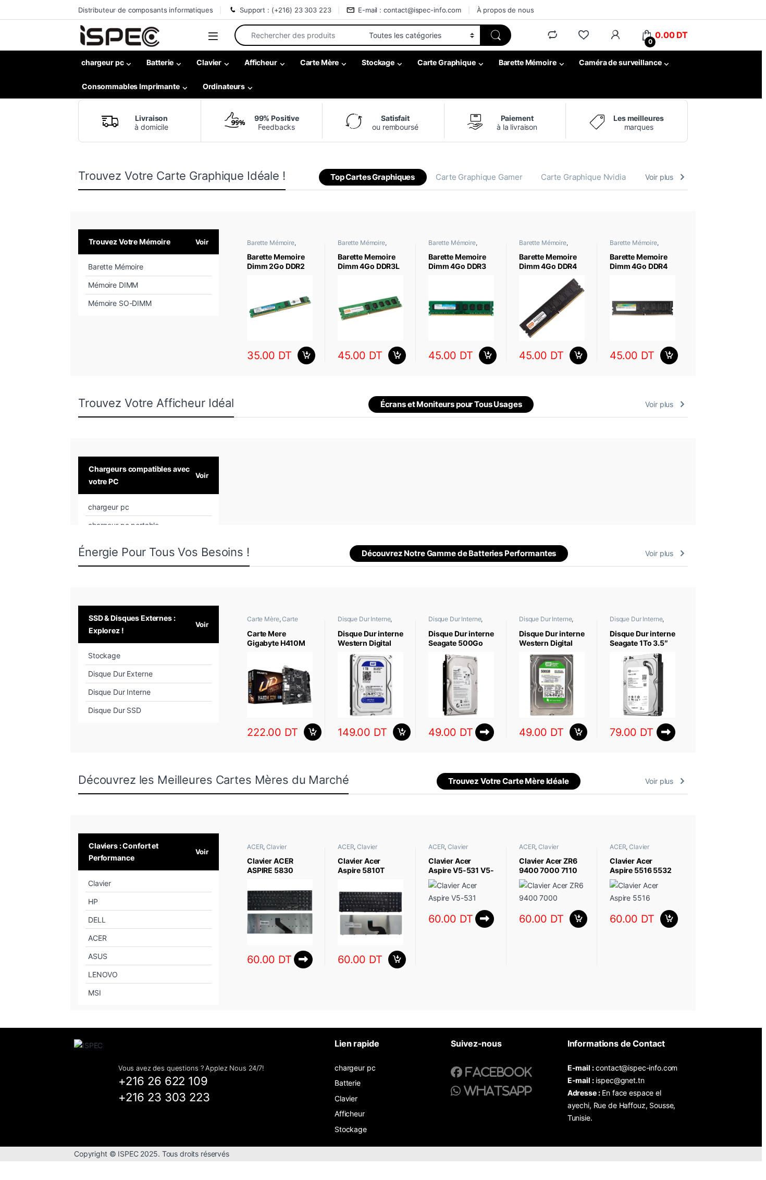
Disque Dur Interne (119, 691)
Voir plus (659, 177)
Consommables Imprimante (131, 86)
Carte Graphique (446, 62)
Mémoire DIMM (113, 284)
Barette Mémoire (528, 62)
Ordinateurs (224, 86)
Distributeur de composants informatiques (145, 10)
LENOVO (103, 974)
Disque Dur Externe (120, 673)
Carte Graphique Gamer (479, 177)
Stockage (378, 62)
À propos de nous (505, 10)
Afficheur (260, 62)
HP (93, 901)
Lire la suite (484, 732)
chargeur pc (102, 62)
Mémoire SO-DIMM (120, 303)
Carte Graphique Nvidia (583, 177)
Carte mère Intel (272, 622)
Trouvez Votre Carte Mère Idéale (508, 781)
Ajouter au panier (303, 355)
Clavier (208, 62)
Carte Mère (319, 62)
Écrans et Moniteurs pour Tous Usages (451, 404)
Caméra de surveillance (620, 62)
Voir (201, 242)
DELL (96, 919)
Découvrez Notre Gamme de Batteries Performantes (459, 553)
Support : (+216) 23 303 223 (285, 10)
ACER (97, 937)
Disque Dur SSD (114, 710)
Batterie (160, 62)
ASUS (97, 956)
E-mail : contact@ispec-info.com (409, 10)
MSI (94, 992)
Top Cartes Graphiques (372, 177)
